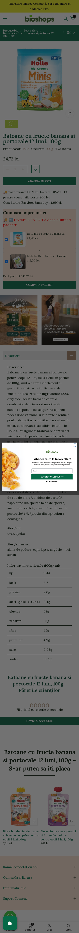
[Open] (10, 923)
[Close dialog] (74, 445)
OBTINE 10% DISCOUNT (52, 476)
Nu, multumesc (52, 481)
